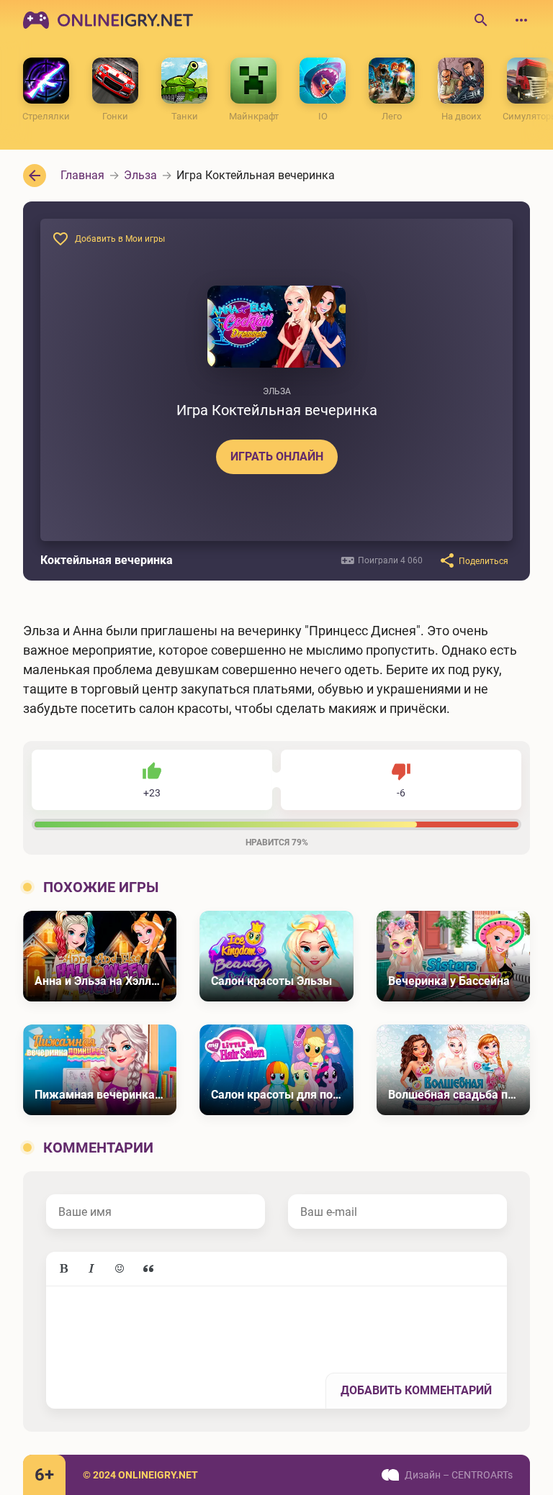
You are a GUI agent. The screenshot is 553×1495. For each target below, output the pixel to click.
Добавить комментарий (416, 1390)
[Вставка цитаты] (148, 1269)
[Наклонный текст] (91, 1269)
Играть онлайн (276, 456)
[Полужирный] (63, 1269)
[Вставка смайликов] (120, 1269)
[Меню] (521, 20)
